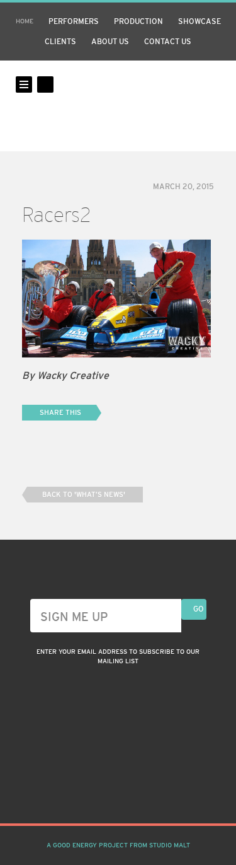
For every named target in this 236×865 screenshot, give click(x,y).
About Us (110, 41)
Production (138, 21)
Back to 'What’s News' (83, 494)
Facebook (118, 792)
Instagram (95, 792)
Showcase (199, 21)
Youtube (141, 792)
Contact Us (167, 41)
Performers (73, 21)
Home (24, 21)
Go (198, 609)
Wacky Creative (118, 106)
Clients (60, 41)
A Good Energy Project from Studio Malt (118, 845)
